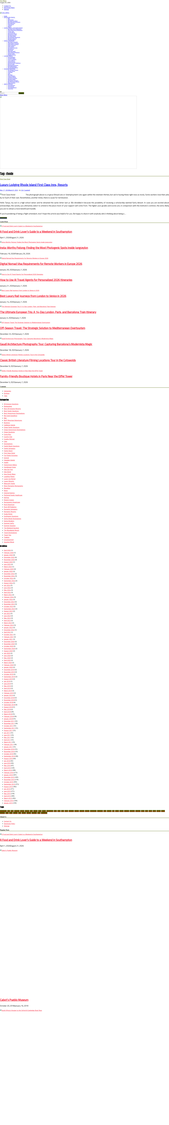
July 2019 (7, 681)
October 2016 (8, 754)
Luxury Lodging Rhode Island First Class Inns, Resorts (34, 184)
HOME (5, 16)
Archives (6, 393)
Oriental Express (11, 61)
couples (35, 811)
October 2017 (8, 726)
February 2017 (9, 744)
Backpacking (11, 19)
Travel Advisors (11, 85)
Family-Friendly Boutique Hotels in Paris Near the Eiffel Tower (36, 376)
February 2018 (9, 716)
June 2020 (7, 655)
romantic (2, 813)
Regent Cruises (11, 64)
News (6, 490)
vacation (28, 813)
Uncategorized (8, 539)
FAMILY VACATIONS (9, 40)
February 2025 (9, 569)
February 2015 (9, 800)
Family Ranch (11, 46)
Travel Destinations (12, 87)
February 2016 (9, 772)
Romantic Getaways (12, 38)
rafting (150, 811)
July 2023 (7, 613)
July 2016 (7, 761)
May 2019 (7, 686)
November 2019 (9, 672)
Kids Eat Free (11, 49)
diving (55, 811)
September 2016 (9, 756)
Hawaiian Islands (11, 79)
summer (15, 813)
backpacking (3, 811)
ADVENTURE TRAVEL (9, 17)
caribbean (17, 811)
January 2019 (8, 695)
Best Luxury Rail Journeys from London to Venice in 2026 (33, 296)
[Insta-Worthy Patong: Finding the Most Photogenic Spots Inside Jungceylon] (26, 242)
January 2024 (8, 599)
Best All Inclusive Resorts (13, 81)
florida (66, 811)
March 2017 (8, 742)
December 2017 (9, 721)
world (38, 813)
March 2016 (8, 770)
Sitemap (6, 9)
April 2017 (7, 740)
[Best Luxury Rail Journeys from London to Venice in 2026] (19, 290)
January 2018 (8, 719)
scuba (7, 813)
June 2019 (7, 683)
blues (8, 811)
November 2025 (9, 559)
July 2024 (7, 585)
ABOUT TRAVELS (8, 84)
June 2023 (7, 616)
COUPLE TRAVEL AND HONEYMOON (13, 27)
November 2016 (9, 751)
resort (154, 811)
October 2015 (8, 782)
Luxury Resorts (11, 60)
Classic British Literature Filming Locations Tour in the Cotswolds (38, 360)
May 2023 (7, 618)
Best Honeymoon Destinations (14, 29)
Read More (3, 218)
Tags (5, 395)
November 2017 (9, 723)
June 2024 (7, 588)
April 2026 (7, 550)
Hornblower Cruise (12, 34)
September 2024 (9, 581)
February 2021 (9, 637)
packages (138, 811)
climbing (27, 811)
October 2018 (8, 702)
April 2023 (7, 620)
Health (6, 462)
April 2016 (7, 768)
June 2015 (7, 791)
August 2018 (8, 707)
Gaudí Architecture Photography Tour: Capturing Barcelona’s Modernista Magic (46, 344)
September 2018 (9, 705)
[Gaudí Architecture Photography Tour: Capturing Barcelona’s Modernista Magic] (26, 338)
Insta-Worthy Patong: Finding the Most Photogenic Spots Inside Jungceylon (44, 247)
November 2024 (9, 576)
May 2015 (7, 793)
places (143, 811)
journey (121, 811)
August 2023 (8, 611)
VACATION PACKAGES (9, 68)
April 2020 (7, 660)
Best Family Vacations (13, 42)
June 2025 (7, 564)
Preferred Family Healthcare (14, 63)
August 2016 (8, 758)
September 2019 (9, 676)
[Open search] (1, 91)
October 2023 (8, 606)
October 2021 (8, 634)
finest (62, 811)
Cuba (9, 73)
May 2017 (7, 737)
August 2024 (8, 583)
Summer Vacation (12, 54)
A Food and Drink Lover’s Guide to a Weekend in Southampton (36, 231)
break (12, 811)
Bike (9, 18)
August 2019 (8, 679)
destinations (49, 811)
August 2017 (8, 730)
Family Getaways (12, 45)
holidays (87, 811)
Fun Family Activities (12, 47)
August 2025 (8, 562)
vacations (34, 813)
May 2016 (7, 765)
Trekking (10, 25)
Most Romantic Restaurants (14, 37)
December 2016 (9, 749)
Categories (7, 391)
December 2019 (9, 669)
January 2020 (8, 667)
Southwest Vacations (12, 78)
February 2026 (9, 552)
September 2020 (9, 648)
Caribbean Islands (12, 77)
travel (19, 813)
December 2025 (9, 557)
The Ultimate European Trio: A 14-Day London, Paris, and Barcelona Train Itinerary (48, 312)
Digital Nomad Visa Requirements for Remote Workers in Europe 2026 (41, 264)
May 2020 (7, 658)
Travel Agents (11, 86)
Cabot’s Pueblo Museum (14, 1000)
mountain (132, 811)
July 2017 (7, 733)
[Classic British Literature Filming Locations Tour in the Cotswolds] (22, 354)
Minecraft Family (12, 51)
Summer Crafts (11, 53)
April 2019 (7, 688)
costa (31, 811)
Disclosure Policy (9, 7)
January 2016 (8, 775)
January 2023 (8, 627)
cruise (39, 811)
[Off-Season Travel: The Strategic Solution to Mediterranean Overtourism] (25, 322)
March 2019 (8, 690)
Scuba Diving (11, 24)
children (22, 811)
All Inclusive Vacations (13, 80)
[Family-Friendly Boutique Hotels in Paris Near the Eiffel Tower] (21, 371)
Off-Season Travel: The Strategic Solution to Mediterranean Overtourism (42, 328)
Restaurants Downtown (13, 65)
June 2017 (7, 735)
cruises (44, 811)
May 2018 (7, 709)
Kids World (10, 50)
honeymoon (93, 811)
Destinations (8, 444)
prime (146, 811)
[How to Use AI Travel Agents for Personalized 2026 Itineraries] (21, 274)
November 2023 (9, 604)
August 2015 (8, 786)
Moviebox (10, 74)
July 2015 (7, 789)
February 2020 (9, 665)
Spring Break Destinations (14, 52)
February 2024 (9, 597)
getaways (71, 811)
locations (126, 811)
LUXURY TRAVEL (8, 56)
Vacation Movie (11, 71)
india (113, 811)
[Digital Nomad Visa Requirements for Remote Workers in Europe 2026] (24, 258)
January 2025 (8, 571)
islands (117, 811)
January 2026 (8, 555)
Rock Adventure (11, 23)
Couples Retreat (11, 32)
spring (11, 813)
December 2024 (9, 573)
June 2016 (7, 763)
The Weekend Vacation (13, 70)
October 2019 (8, 674)
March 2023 (8, 623)
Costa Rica (10, 72)
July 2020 (7, 653)
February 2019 (9, 693)
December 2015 (9, 777)
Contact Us (7, 6)
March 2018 (8, 714)
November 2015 (9, 779)
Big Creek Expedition (13, 20)
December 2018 (9, 697)
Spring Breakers (11, 75)
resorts (158, 811)
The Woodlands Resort (13, 67)
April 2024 (7, 592)
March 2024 (8, 595)
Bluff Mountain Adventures (14, 22)
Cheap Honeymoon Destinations (15, 30)
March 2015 (8, 798)
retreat (163, 811)
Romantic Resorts (12, 39)
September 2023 (9, 609)
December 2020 (9, 641)
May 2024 (7, 590)
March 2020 (8, 662)
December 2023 (9, 602)
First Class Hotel (11, 57)
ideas (104, 811)
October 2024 (8, 578)
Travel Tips (10, 88)
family (59, 811)
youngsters (44, 813)
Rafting (9, 26)
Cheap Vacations (11, 82)
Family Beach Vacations (13, 44)
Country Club (11, 31)
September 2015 (9, 784)
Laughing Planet (11, 58)
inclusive (109, 811)
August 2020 (8, 651)
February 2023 (9, 625)
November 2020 (9, 644)
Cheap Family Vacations (13, 43)
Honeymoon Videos (12, 33)
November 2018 (9, 700)
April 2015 (7, 796)
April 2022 (7, 632)
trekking (24, 813)
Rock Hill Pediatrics (12, 66)
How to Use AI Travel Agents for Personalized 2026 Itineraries (36, 280)
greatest (76, 811)
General (6, 458)
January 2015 (8, 803)
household (100, 811)
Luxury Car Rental (12, 59)
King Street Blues (12, 36)
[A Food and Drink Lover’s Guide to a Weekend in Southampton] (21, 226)
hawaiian (81, 811)
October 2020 (8, 646)
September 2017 (9, 728)
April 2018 (7, 712)
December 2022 (9, 630)
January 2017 (8, 747)
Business (7, 422)
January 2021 (8, 639)
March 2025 (8, 566)
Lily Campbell (25, 190)
